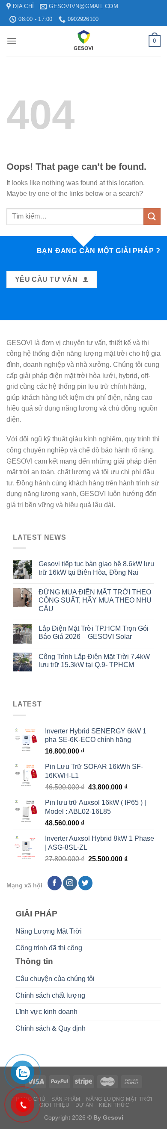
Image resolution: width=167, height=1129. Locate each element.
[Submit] (152, 216)
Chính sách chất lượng (50, 995)
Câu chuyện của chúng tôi (55, 978)
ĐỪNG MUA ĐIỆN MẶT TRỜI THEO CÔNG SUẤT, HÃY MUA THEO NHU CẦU (95, 600)
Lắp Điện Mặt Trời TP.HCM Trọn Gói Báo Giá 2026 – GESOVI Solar (94, 632)
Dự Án (84, 1105)
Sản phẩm (66, 1099)
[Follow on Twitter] (85, 883)
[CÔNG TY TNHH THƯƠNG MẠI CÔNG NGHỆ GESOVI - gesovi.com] (83, 41)
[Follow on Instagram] (70, 883)
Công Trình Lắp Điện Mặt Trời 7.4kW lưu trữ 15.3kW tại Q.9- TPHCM (94, 660)
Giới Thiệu (54, 1105)
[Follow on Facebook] (55, 883)
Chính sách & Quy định (50, 1028)
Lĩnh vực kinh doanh (46, 1011)
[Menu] (11, 40)
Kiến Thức (114, 1105)
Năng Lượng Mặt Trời (48, 931)
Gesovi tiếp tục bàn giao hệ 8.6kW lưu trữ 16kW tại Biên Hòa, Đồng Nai (96, 568)
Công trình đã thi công (48, 948)
